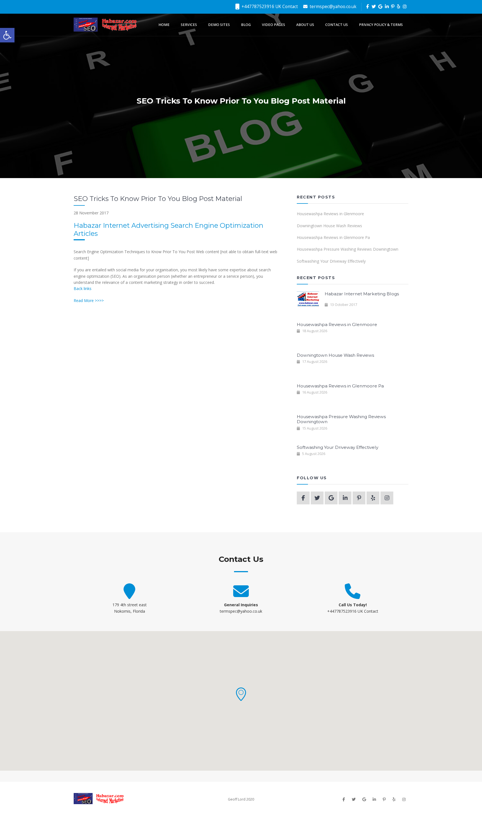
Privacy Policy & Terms (381, 24)
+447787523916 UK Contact (269, 6)
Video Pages (273, 24)
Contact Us (336, 24)
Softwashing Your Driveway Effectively (331, 261)
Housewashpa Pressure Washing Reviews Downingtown (347, 249)
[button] (241, 694)
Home (164, 24)
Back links (82, 288)
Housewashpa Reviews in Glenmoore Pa (333, 237)
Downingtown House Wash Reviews (329, 225)
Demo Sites (219, 24)
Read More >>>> (89, 300)
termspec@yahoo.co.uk (332, 6)
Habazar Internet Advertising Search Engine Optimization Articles (168, 229)
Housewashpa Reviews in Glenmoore (330, 213)
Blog (246, 24)
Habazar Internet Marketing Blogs (362, 293)
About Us (305, 24)
